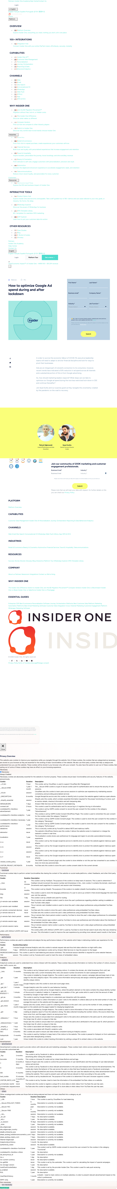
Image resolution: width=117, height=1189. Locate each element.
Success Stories (14, 561)
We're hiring (51, 574)
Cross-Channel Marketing (75, 606)
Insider (94, 320)
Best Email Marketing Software (35, 606)
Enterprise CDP (13, 603)
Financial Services (53, 547)
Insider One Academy (22, 1)
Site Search (20, 534)
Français (17, 12)
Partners (11, 1)
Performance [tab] (4, 935)
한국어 (36, 12)
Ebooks (22, 561)
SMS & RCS (66, 534)
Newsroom (25, 574)
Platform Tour (33, 257)
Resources (13, 180)
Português (29, 12)
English (10, 12)
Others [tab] (2, 1089)
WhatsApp (42, 534)
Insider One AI (34, 521)
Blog (34, 561)
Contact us (42, 574)
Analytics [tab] (3, 957)
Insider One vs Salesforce (27, 590)
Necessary (5, 772)
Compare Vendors (74, 588)
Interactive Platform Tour (45, 561)
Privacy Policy (83, 324)
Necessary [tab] (4, 770)
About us (11, 574)
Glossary (29, 561)
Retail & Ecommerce (15, 547)
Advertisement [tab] (5, 1042)
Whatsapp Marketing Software (19, 608)
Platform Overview (15, 507)
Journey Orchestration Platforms (61, 603)
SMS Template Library (76, 561)
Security (30, 663)
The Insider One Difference (17, 588)
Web (10, 534)
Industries (12, 135)
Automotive (42, 547)
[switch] (0, 870)
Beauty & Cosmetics (30, 547)
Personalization (45, 521)
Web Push (49, 534)
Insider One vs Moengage (45, 590)
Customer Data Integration (56, 606)
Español (23, 12)
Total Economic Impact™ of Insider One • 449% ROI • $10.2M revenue (33, 264)
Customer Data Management (18, 521)
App (60, 534)
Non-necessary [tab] (5, 1182)
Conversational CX (31, 534)
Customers (12, 178)
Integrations (34, 574)
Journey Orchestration (58, 521)
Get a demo (49, 257)
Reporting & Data (73, 521)
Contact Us (42, 1)
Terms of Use (23, 663)
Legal (35, 663)
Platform (12, 19)
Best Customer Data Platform (84, 603)
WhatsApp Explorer (61, 561)
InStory (56, 534)
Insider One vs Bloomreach (91, 588)
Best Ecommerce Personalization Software (35, 603)
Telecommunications (81, 547)
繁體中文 (42, 12)
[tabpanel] (58, 821)
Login (17, 5)
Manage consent (43, 663)
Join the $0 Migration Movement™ (55, 588)
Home (10, 16)
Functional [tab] (3, 868)
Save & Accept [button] (4, 1188)
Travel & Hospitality (66, 547)
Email (14, 534)
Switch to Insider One (35, 588)
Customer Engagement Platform (95, 606)
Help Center (34, 1)
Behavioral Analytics (86, 521)
